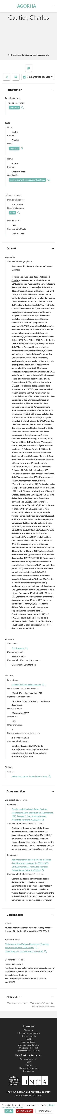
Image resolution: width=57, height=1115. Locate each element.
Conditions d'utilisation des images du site (30, 55)
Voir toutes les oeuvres (17, 1003)
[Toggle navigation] (53, 6)
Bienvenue (28, 1030)
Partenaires (28, 1071)
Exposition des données (28, 1045)
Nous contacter (28, 1042)
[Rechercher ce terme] (22, 107)
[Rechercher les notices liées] (27, 648)
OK (10, 1111)
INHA (28, 1062)
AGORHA (26, 5)
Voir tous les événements (41, 1003)
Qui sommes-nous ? (28, 1059)
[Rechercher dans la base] (36, 947)
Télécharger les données (38, 76)
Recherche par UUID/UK (28, 1050)
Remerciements (28, 1036)
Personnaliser (44, 1111)
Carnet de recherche (28, 1068)
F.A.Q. (28, 1039)
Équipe (28, 1065)
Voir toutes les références (43, 1006)
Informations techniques (28, 1033)
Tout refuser (25, 1111)
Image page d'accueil (28, 1048)
